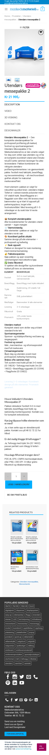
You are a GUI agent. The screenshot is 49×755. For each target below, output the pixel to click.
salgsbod (21, 641)
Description (12, 104)
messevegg (34, 624)
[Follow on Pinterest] (8, 683)
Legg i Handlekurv (19, 484)
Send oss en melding (14, 721)
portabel (8, 637)
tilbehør (33, 659)
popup (31, 632)
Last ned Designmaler (14, 727)
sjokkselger (21, 646)
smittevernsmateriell (24, 650)
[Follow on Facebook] (8, 677)
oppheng (38, 628)
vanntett (27, 663)
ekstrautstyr (18, 615)
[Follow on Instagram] (15, 677)
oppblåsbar (28, 628)
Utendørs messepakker (29, 582)
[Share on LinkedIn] (36, 700)
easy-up (8, 615)
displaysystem (32, 610)
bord (32, 606)
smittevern (9, 650)
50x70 (7, 606)
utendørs (8, 663)
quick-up (18, 637)
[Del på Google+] (31, 700)
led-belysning (24, 619)
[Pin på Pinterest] (25, 700)
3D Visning (10, 117)
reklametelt (28, 637)
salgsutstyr (9, 646)
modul (7, 628)
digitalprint (9, 610)
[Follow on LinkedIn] (15, 683)
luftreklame (36, 619)
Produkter (16, 16)
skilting (31, 646)
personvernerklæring (23, 749)
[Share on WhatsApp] (6, 700)
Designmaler (12, 130)
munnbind (17, 628)
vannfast (18, 663)
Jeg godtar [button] (41, 747)
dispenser (20, 610)
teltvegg (24, 659)
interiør (8, 619)
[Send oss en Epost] (28, 677)
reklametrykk (10, 641)
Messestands (24, 584)
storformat (9, 659)
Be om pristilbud (17, 495)
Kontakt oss (12, 124)
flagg (28, 615)
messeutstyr (22, 624)
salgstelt (31, 641)
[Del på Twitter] (16, 700)
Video (8, 111)
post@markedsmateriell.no (16, 3)
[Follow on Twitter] (21, 677)
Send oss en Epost (13, 724)
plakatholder (21, 632)
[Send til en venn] (21, 700)
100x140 (24, 606)
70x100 (15, 606)
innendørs (37, 615)
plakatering (9, 632)
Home (7, 16)
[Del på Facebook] (11, 700)
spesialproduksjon (32, 654)
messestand (10, 624)
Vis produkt (16, 543)
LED (14, 619)
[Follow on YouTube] (21, 683)
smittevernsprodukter (13, 654)
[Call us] (35, 677)
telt (17, 659)
